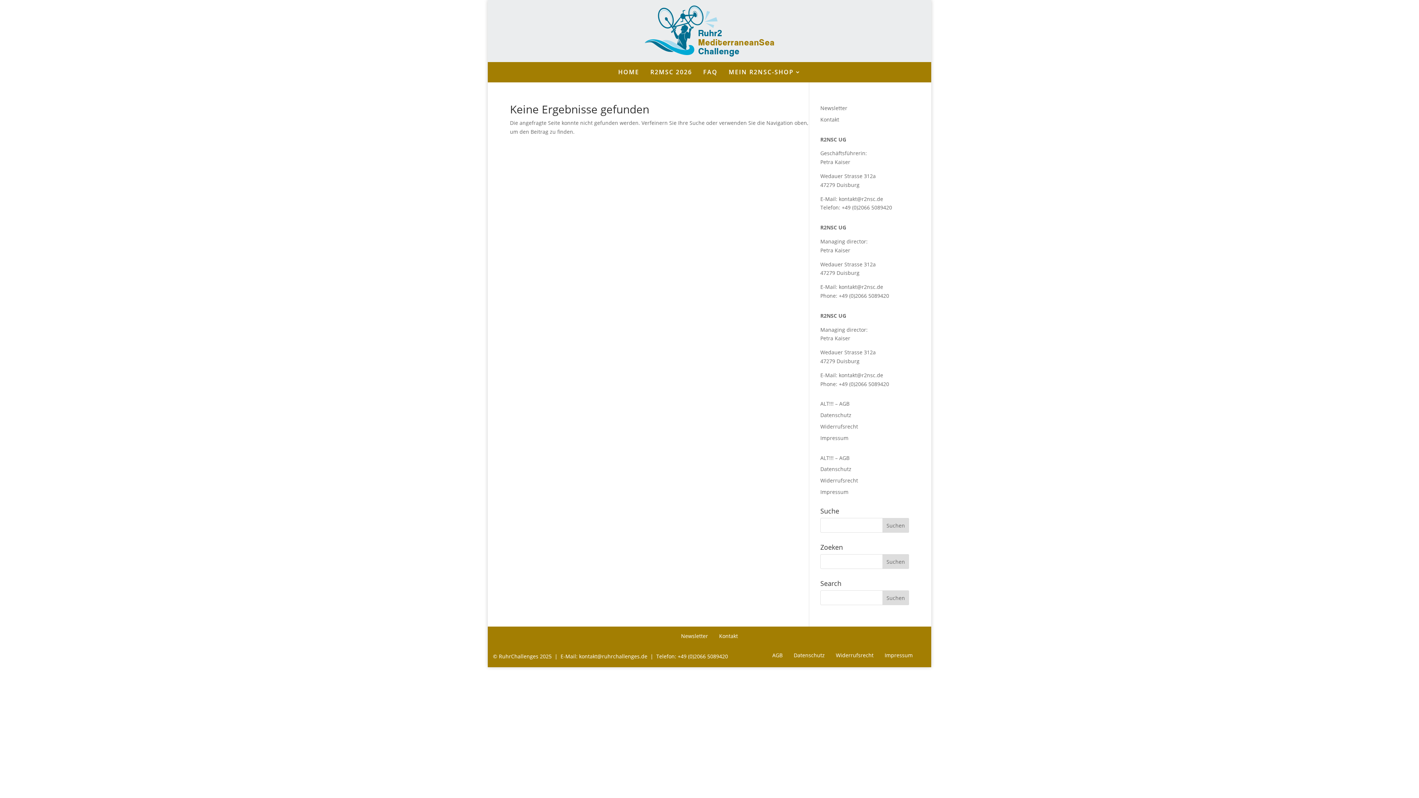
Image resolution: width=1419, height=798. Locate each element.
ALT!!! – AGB (835, 403)
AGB (777, 656)
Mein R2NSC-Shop (761, 72)
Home (628, 72)
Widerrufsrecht (839, 426)
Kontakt (829, 119)
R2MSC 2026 (671, 72)
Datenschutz (835, 415)
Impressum (834, 437)
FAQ (710, 72)
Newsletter (833, 108)
